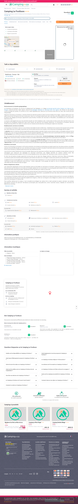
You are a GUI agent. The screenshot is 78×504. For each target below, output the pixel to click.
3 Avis (69, 13)
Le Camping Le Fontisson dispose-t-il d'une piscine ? (53, 359)
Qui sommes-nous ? (10, 484)
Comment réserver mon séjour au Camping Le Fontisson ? (54, 380)
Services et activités (23, 21)
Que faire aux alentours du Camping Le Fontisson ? (18, 375)
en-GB (20, 473)
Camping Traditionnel (54, 465)
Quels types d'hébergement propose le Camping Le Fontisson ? (20, 359)
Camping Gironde (39, 446)
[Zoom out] (76, 308)
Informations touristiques (35, 21)
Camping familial (66, 455)
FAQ (50, 21)
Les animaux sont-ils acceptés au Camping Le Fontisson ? (54, 364)
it (14, 473)
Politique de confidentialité (49, 483)
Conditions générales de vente (12, 483)
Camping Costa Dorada (41, 458)
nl (17, 473)
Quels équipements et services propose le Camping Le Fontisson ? (54, 354)
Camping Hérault (39, 448)
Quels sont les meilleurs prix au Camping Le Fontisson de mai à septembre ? (20, 370)
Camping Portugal (26, 448)
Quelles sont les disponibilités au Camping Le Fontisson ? (19, 353)
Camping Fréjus (26, 452)
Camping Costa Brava (40, 457)
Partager (6, 15)
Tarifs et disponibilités (65, 22)
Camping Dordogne (40, 444)
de (10, 473)
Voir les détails (9, 76)
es (12, 473)
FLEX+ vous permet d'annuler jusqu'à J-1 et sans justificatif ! (20, 1)
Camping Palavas (26, 456)
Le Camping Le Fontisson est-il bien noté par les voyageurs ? (55, 369)
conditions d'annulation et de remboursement (22, 89)
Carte (43, 21)
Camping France (26, 444)
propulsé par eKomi (13, 453)
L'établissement (13, 21)
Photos (6, 21)
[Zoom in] (76, 306)
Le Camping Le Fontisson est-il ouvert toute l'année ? (18, 380)
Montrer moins (9, 186)
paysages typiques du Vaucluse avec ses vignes (45, 109)
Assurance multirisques (36, 483)
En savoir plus (7, 265)
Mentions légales (25, 483)
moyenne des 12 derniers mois (10, 445)
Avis (47, 21)
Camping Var (38, 445)
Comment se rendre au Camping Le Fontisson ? (17, 385)
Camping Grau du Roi (27, 451)
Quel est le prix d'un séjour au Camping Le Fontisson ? (18, 364)
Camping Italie (25, 446)
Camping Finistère (39, 449)
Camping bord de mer (54, 444)
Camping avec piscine (67, 462)
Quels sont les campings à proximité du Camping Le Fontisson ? (55, 375)
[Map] (39, 293)
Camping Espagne (26, 445)
